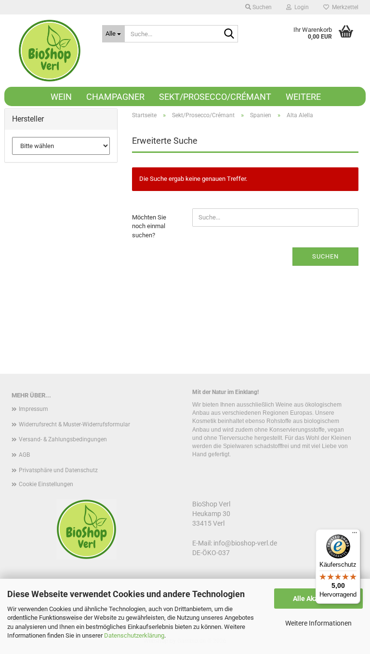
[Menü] (354, 535)
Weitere (303, 97)
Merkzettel (343, 7)
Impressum (33, 409)
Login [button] (300, 7)
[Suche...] (229, 34)
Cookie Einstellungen (46, 484)
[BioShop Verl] (50, 50)
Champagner (115, 97)
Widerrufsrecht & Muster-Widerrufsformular (74, 424)
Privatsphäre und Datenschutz (58, 470)
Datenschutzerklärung (134, 635)
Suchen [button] (261, 7)
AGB (24, 454)
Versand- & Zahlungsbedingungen (63, 439)
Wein (61, 97)
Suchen (325, 256)
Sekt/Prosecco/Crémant (215, 97)
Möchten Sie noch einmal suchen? (149, 226)
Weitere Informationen (318, 623)
